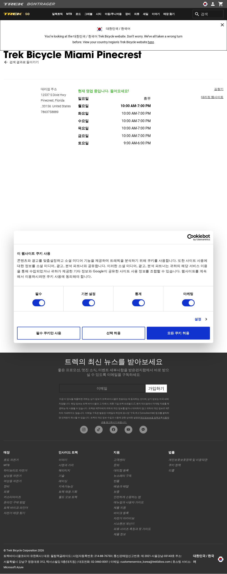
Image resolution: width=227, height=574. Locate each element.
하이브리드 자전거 (15, 470)
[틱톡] (99, 429)
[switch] (88, 302)
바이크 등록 (121, 513)
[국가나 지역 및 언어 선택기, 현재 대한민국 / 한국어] (205, 4)
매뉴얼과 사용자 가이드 (129, 502)
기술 (61, 475)
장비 (6, 486)
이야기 (63, 459)
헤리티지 (64, 470)
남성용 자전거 (13, 475)
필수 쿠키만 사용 (48, 333)
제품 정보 (120, 534)
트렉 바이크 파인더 (16, 507)
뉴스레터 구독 (122, 475)
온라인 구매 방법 (14, 502)
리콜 (171, 470)
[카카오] (143, 429)
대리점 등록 (121, 470)
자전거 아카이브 (124, 518)
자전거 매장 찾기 (14, 513)
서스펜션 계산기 (124, 523)
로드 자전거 (11, 459)
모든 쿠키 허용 (178, 333)
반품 (116, 481)
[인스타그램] (84, 429)
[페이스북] (113, 429)
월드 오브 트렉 (68, 497)
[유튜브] (128, 429)
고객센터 (119, 459)
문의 (116, 465)
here (151, 42)
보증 (116, 491)
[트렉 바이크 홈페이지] (14, 4)
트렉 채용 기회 (68, 491)
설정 (198, 319)
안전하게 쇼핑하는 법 (127, 497)
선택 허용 (113, 333)
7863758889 (50, 112)
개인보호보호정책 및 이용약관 (187, 459)
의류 (6, 491)
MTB (7, 465)
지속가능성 (66, 486)
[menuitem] (57, 14)
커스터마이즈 (12, 497)
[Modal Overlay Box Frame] (113, 388)
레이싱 (63, 481)
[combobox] (208, 14)
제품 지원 (120, 507)
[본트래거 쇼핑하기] (41, 4)
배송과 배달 (121, 486)
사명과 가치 (66, 465)
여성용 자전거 (13, 481)
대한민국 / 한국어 (203, 558)
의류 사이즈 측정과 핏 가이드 (132, 529)
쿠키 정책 (174, 465)
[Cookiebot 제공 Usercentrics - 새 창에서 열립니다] (190, 237)
